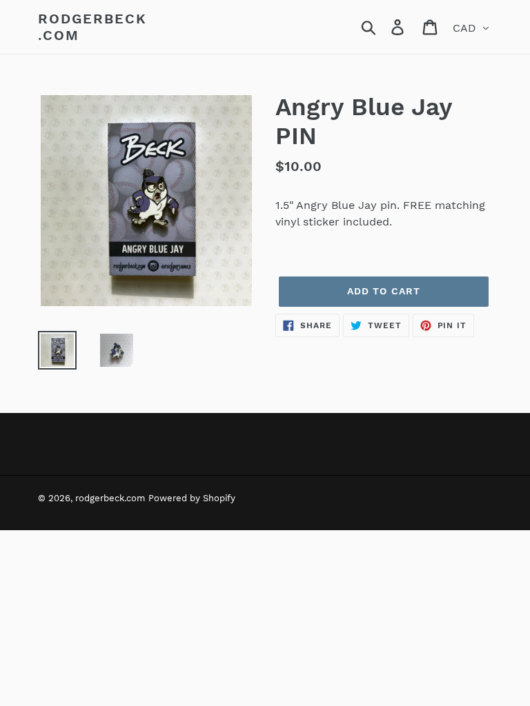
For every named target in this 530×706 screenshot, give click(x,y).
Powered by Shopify (191, 498)
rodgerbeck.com (92, 26)
